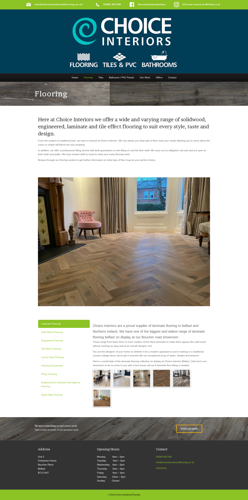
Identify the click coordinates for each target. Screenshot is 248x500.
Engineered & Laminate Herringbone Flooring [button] (60, 384)
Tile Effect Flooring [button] (51, 348)
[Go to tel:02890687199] (109, 4)
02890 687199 (164, 456)
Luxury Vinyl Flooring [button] (52, 357)
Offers (159, 77)
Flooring (88, 77)
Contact (172, 77)
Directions (161, 468)
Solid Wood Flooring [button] (52, 332)
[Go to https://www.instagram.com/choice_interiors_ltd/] (198, 4)
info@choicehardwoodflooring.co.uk (175, 462)
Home (75, 77)
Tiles (100, 77)
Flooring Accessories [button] (52, 365)
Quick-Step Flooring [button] (51, 394)
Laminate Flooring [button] (51, 323)
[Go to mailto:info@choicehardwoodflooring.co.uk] (57, 4)
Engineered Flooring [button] (52, 340)
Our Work (145, 77)
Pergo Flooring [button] (49, 374)
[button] (189, 429)
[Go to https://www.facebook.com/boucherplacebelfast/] (148, 4)
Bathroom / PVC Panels (121, 77)
